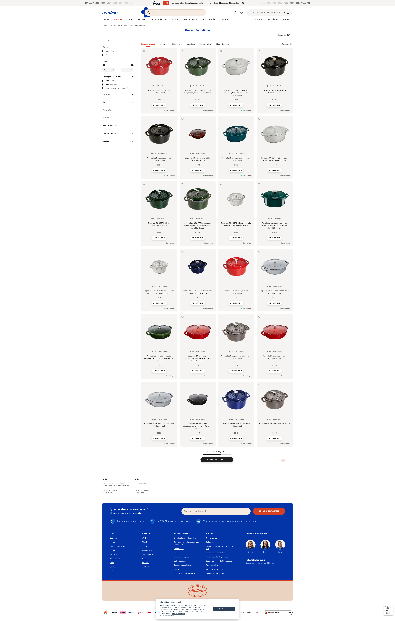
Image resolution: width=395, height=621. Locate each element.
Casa (112, 563)
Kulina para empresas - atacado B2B (219, 547)
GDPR (176, 569)
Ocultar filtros (111, 41)
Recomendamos (148, 44)
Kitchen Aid (147, 550)
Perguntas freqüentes (215, 573)
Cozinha (113, 538)
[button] (217, 45)
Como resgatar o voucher (216, 569)
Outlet (112, 571)
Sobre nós (210, 542)
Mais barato (164, 44)
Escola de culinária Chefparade (219, 561)
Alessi (144, 542)
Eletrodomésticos (117, 546)
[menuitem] (105, 20)
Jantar (112, 542)
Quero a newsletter (269, 511)
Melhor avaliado (206, 44)
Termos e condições (182, 565)
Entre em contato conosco (185, 573)
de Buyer (145, 563)
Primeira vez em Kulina (215, 553)
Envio (176, 553)
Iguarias (113, 567)
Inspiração (258, 19)
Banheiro (113, 554)
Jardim (112, 550)
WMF (144, 538)
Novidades (273, 19)
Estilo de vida (115, 558)
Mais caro (176, 44)
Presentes (288, 19)
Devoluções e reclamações (185, 538)
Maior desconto (222, 44)
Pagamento (179, 549)
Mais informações (178, 613)
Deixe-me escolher (167, 616)
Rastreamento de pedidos (217, 557)
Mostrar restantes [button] (217, 460)
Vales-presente (180, 561)
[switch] (388, 613)
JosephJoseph (147, 554)
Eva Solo (145, 567)
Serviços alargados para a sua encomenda (186, 543)
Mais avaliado (189, 44)
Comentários (211, 538)
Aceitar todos (224, 609)
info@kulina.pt (255, 560)
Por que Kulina (212, 565)
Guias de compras (181, 557)
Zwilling (145, 558)
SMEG (144, 546)
